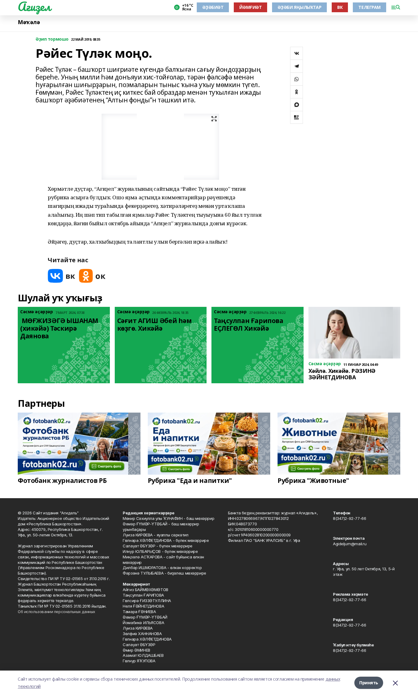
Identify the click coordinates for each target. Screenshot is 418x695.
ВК (339, 7)
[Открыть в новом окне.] (61, 276)
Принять (368, 683)
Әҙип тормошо (52, 39)
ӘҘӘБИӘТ (212, 7)
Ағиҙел (34, 6)
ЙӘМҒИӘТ (250, 7)
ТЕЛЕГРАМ (369, 7)
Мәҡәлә (29, 22)
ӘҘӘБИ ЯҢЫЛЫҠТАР (299, 7)
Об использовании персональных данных (56, 611)
